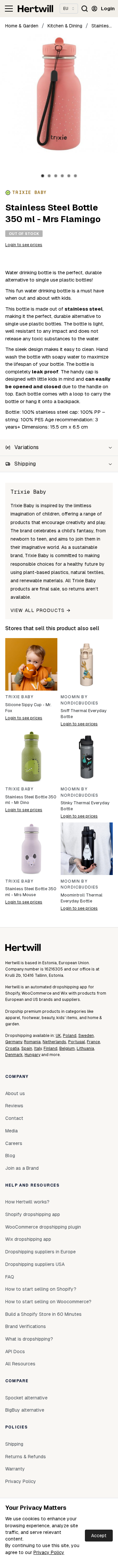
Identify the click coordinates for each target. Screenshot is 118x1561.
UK (58, 1035)
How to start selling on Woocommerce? (48, 1301)
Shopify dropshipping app (32, 1214)
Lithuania (85, 1048)
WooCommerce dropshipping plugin (43, 1227)
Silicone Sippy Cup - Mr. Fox (28, 707)
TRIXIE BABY (19, 697)
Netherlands (54, 1042)
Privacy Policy (48, 1552)
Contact (14, 1118)
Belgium (67, 1048)
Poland (69, 1035)
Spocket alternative (26, 1397)
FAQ (9, 1276)
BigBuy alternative (24, 1410)
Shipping (14, 1444)
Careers (13, 1143)
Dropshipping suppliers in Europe (40, 1251)
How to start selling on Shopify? (40, 1289)
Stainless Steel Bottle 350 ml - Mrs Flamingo (102, 25)
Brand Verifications (25, 1326)
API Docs (15, 1351)
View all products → (40, 610)
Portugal (76, 1042)
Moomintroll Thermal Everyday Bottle (82, 898)
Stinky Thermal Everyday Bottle (85, 805)
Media (11, 1130)
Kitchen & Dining (65, 25)
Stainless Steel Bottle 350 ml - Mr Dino (30, 799)
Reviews (14, 1105)
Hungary (32, 1054)
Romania (32, 1042)
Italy (38, 1048)
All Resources (20, 1363)
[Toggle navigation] (8, 8)
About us (15, 1093)
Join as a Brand (22, 1168)
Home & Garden (21, 25)
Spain (26, 1048)
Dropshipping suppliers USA (35, 1264)
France (93, 1042)
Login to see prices (23, 245)
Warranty (15, 1468)
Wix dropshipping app (28, 1239)
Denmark (14, 1054)
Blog (10, 1155)
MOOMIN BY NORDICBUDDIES (80, 700)
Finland (50, 1048)
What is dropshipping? (29, 1339)
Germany (13, 1042)
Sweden (86, 1035)
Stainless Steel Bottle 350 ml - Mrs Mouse (30, 891)
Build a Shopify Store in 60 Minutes (43, 1314)
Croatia (12, 1048)
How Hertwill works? (27, 1201)
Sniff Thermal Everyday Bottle (84, 713)
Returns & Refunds (25, 1456)
